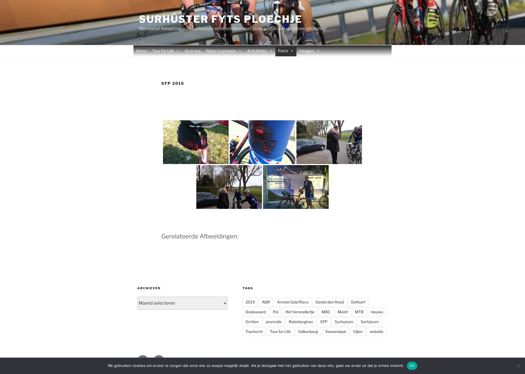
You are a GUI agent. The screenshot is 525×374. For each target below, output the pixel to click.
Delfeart (358, 302)
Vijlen (358, 331)
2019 (250, 302)
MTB (359, 311)
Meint (343, 311)
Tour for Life (280, 331)
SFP (324, 321)
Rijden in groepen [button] (221, 50)
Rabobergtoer (301, 321)
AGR (266, 302)
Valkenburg (308, 331)
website (376, 331)
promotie (274, 321)
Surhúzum (370, 321)
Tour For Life (163, 50)
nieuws (377, 311)
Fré (275, 311)
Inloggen (306, 50)
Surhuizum (344, 321)
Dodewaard (256, 311)
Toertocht (254, 331)
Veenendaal (335, 331)
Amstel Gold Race (292, 302)
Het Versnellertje (299, 311)
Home (141, 50)
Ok (412, 365)
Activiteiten (257, 50)
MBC (326, 311)
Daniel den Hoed (330, 302)
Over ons (193, 50)
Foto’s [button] (283, 50)
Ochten (252, 321)
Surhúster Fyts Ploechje (220, 19)
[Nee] (518, 366)
